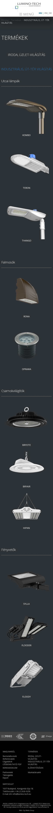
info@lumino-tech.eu (22, 794)
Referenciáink (9, 759)
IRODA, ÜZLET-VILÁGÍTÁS (26, 54)
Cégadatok (7, 761)
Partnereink (8, 772)
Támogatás (8, 775)
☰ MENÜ (26, 14)
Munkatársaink (34, 772)
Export (5, 778)
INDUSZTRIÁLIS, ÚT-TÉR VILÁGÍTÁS (25, 21)
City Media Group (28, 810)
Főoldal (5, 20)
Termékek (16, 20)
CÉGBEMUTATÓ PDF (12, 764)
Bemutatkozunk (10, 756)
